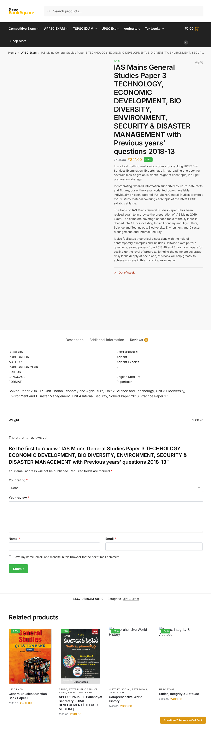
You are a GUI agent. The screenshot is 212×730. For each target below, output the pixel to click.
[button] (194, 34)
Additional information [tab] (106, 340)
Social (125, 689)
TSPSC (72, 692)
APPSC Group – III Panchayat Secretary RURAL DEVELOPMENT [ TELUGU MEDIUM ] (80, 703)
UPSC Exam (29, 52)
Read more (80, 722)
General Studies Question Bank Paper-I (28, 696)
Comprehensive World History (125, 699)
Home (12, 52)
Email (110, 539)
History (114, 689)
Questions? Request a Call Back (183, 720)
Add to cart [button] (31, 711)
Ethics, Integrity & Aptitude (179, 694)
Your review (19, 498)
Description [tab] (74, 340)
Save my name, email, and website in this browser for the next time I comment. (67, 557)
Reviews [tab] (138, 340)
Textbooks (139, 689)
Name (14, 539)
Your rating (18, 480)
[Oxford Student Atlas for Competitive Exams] (201, 63)
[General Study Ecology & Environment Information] (197, 63)
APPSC (63, 689)
